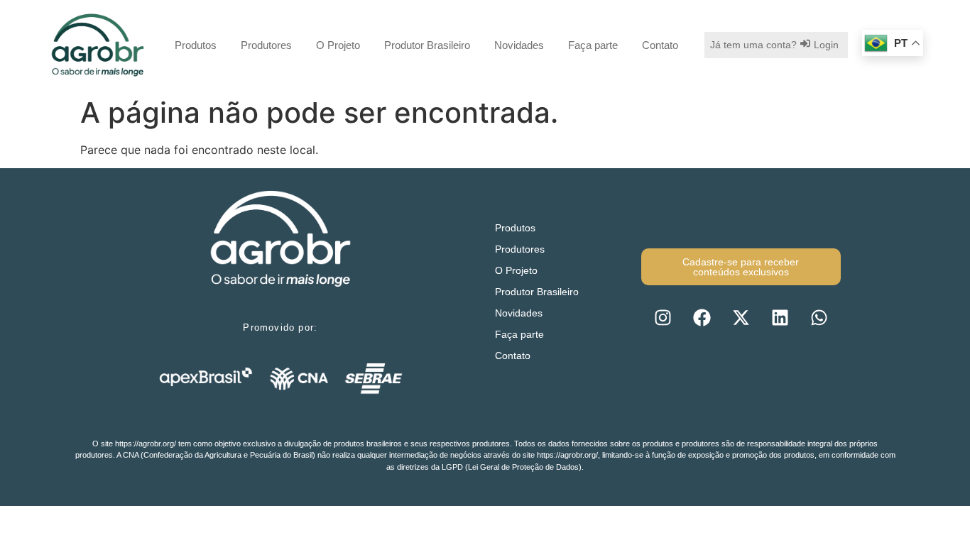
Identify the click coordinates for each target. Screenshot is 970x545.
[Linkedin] (779, 317)
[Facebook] (701, 317)
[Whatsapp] (819, 317)
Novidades (519, 45)
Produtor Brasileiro (427, 45)
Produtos (196, 45)
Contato (660, 45)
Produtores (266, 45)
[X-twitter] (740, 317)
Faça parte (593, 45)
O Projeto (338, 45)
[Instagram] (662, 317)
